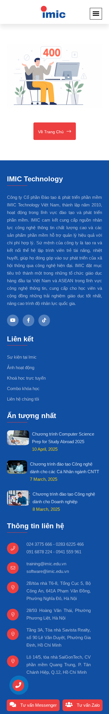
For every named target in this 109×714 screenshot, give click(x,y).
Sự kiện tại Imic (22, 357)
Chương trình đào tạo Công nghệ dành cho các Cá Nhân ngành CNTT (64, 468)
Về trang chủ (51, 131)
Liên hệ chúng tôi (23, 399)
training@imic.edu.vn (46, 563)
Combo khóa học (23, 388)
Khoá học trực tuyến (26, 378)
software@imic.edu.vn (47, 571)
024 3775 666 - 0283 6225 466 (55, 544)
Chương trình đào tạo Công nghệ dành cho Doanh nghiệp (64, 498)
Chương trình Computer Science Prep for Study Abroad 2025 (63, 437)
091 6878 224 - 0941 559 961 (53, 551)
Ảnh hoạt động (20, 367)
